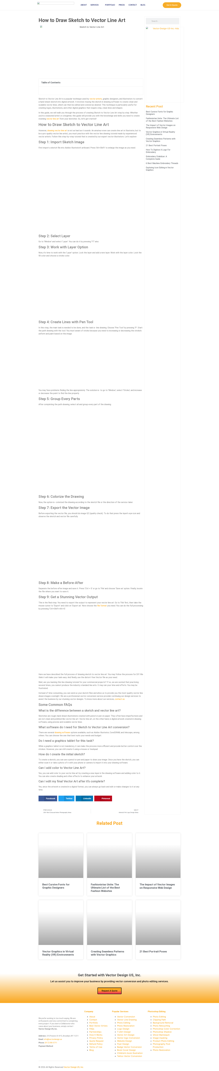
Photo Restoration (125, 1025)
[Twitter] (166, 1068)
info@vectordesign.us (53, 1039)
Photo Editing (123, 1022)
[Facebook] (162, 1068)
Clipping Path (159, 1019)
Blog (143, 5)
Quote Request (96, 1041)
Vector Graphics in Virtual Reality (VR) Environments (160, 133)
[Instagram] (174, 1068)
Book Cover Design (126, 1050)
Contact (133, 5)
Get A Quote (172, 5)
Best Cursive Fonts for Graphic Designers (56, 886)
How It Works (95, 1035)
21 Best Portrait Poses (156, 145)
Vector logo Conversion (128, 1038)
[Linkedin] (158, 1068)
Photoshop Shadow (162, 1032)
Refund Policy (96, 1044)
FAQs (91, 1029)
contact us (120, 699)
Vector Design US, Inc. (74, 1067)
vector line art (53, 119)
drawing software (62, 732)
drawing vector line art (57, 130)
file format (102, 605)
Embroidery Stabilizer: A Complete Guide (156, 157)
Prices (122, 5)
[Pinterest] (178, 1068)
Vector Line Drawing (127, 1019)
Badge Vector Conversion (129, 1047)
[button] (140, 83)
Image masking (160, 1038)
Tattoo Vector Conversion (129, 1056)
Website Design (124, 1041)
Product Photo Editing (163, 1041)
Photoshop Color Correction (166, 1029)
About (84, 5)
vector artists (96, 99)
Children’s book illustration (130, 1053)
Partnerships (95, 1032)
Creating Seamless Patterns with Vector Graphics (107, 953)
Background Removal (163, 1022)
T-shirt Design (124, 1032)
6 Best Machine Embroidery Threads (162, 163)
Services (94, 5)
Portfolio (110, 5)
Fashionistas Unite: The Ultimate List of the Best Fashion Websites (162, 119)
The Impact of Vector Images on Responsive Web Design (160, 126)
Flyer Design (123, 1044)
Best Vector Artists (98, 1025)
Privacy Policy (96, 1038)
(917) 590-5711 (51, 1043)
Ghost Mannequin (161, 1035)
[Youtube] (170, 1068)
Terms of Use (95, 1047)
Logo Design (123, 1029)
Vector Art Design (125, 1035)
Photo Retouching (161, 1025)
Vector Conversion (126, 1016)
